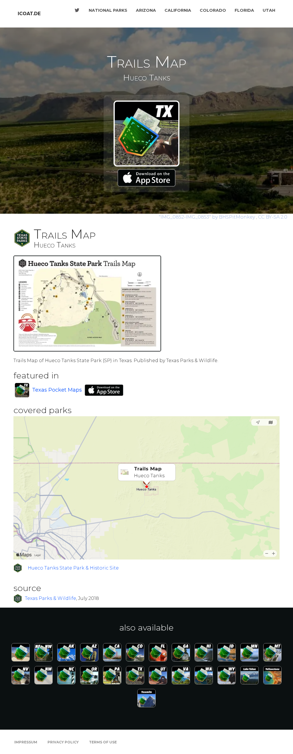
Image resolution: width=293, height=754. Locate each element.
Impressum (25, 742)
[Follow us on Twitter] (77, 10)
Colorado (213, 10)
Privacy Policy (63, 742)
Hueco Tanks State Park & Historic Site (73, 568)
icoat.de (29, 13)
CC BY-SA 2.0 (272, 217)
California (178, 10)
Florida (244, 10)
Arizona (146, 10)
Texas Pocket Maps (57, 390)
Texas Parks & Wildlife (50, 598)
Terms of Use (103, 742)
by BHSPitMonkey (207, 217)
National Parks (108, 10)
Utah (269, 10)
